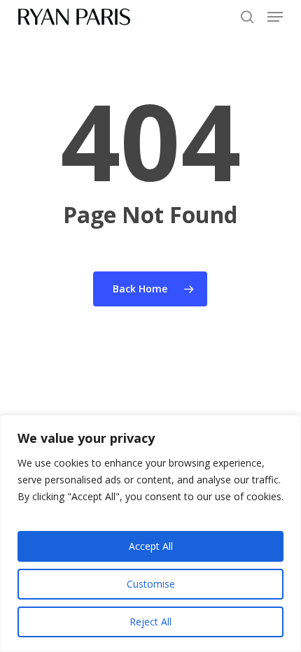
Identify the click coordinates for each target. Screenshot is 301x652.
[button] (275, 17)
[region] (150, 533)
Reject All (151, 621)
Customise (151, 583)
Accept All (151, 546)
